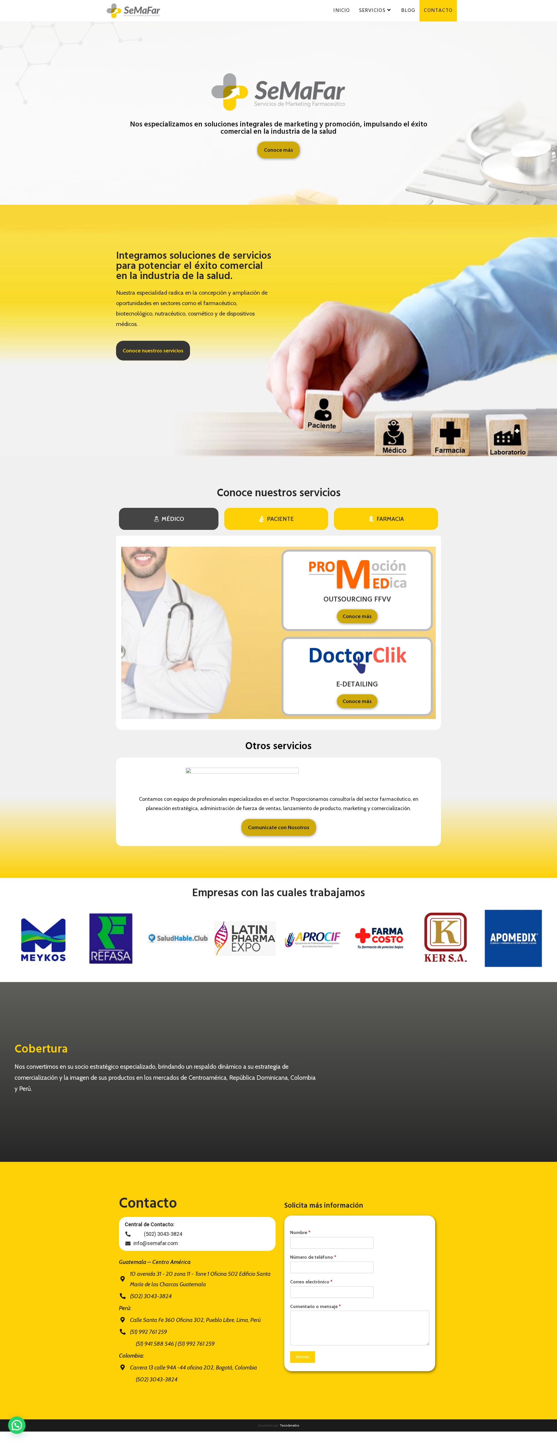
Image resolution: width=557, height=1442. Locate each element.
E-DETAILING (357, 685)
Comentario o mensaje (315, 1306)
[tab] (168, 519)
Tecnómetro (289, 1425)
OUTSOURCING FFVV (357, 600)
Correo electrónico (311, 1282)
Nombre (300, 1232)
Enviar (302, 1357)
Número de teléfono (313, 1257)
